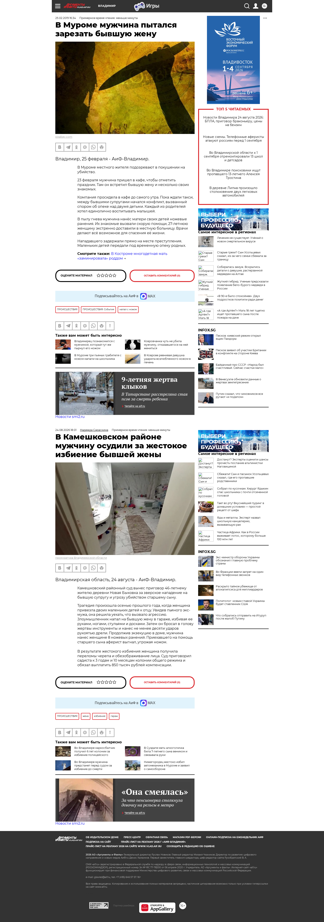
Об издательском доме (102, 837)
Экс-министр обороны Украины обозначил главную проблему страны (238, 560)
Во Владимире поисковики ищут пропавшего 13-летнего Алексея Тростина (234, 174)
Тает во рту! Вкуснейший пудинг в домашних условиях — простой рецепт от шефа (240, 506)
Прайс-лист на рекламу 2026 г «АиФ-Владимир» (153, 841)
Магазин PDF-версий (187, 837)
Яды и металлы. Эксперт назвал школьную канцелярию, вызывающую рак (239, 521)
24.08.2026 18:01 (65, 430)
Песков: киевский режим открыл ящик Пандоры (238, 337)
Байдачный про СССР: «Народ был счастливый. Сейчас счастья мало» (240, 366)
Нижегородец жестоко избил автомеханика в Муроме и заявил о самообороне (167, 765)
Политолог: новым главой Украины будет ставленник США (240, 602)
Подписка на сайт (98, 841)
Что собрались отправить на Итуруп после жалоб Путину (241, 617)
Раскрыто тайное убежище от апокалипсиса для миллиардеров (239, 588)
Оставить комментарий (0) (162, 275)
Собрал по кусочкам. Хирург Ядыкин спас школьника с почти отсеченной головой (242, 492)
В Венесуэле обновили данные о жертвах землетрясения (238, 381)
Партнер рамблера (123, 905)
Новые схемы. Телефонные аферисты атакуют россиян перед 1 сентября (233, 139)
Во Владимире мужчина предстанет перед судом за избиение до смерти (93, 765)
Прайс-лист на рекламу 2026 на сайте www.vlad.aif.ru (124, 846)
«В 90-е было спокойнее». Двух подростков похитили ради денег (240, 297)
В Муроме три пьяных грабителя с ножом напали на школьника (97, 357)
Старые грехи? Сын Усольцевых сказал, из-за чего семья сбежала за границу (241, 256)
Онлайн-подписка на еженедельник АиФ (234, 837)
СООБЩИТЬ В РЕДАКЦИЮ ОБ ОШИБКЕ (191, 846)
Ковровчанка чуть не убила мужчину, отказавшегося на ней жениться (166, 344)
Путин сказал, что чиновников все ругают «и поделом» (239, 395)
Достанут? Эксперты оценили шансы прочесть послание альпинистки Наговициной (242, 463)
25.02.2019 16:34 (65, 18)
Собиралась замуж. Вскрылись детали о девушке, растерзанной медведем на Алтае (240, 270)
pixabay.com (63, 136)
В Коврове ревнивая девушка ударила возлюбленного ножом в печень (167, 359)
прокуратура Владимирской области (81, 557)
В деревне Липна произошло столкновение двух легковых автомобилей (233, 191)
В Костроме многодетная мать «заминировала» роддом (122, 256)
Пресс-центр (132, 837)
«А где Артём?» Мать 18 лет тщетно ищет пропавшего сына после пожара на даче (241, 314)
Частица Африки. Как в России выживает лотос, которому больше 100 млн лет (241, 536)
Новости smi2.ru (70, 417)
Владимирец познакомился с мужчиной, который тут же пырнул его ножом (94, 344)
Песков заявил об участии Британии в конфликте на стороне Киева (241, 352)
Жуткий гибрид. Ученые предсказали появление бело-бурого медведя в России (242, 285)
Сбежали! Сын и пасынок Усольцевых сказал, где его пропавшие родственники (243, 477)
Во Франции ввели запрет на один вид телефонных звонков (239, 573)
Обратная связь (157, 837)
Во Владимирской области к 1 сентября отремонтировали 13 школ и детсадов (233, 156)
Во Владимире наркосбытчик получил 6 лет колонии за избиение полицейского (94, 751)
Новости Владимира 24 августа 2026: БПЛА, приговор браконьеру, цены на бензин (233, 121)
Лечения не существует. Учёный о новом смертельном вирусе (240, 239)
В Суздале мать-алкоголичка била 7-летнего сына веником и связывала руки (165, 751)
